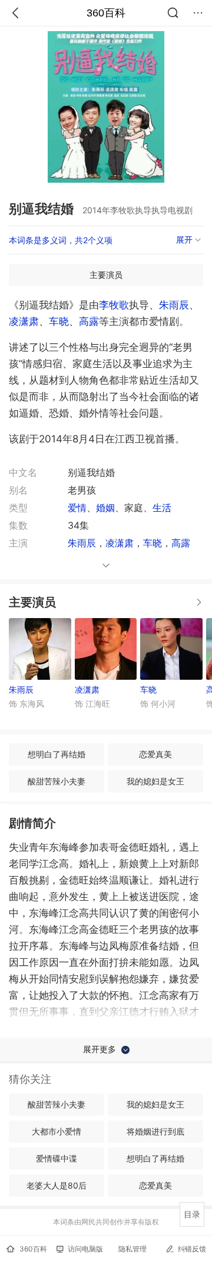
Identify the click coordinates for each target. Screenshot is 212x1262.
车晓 (59, 321)
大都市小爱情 (56, 1131)
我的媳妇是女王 (155, 781)
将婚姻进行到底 (155, 1131)
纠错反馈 (192, 1248)
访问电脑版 (85, 1248)
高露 (89, 321)
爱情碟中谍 (56, 1158)
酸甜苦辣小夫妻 (56, 781)
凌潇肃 (24, 321)
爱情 (77, 507)
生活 (162, 507)
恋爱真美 (155, 754)
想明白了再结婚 (56, 754)
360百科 (106, 13)
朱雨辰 (174, 305)
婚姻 (105, 507)
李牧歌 (114, 305)
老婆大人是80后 (56, 1185)
